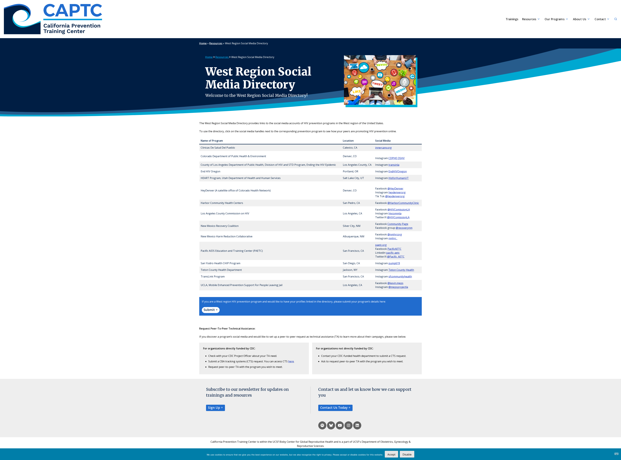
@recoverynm (404, 228)
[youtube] (340, 425)
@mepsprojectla (398, 287)
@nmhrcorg (394, 234)
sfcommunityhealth (400, 276)
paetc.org (381, 245)
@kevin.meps (395, 283)
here (291, 361)
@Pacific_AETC (395, 256)
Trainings (512, 19)
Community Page (397, 224)
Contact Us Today (334, 407)
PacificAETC (394, 249)
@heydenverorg (395, 196)
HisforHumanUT (398, 178)
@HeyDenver (395, 188)
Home (203, 43)
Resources (529, 19)
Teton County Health (401, 270)
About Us (579, 19)
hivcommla (394, 213)
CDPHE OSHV (396, 158)
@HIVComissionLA (398, 209)
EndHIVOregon (397, 171)
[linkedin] (357, 425)
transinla (393, 165)
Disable (407, 454)
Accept (391, 454)
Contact (600, 19)
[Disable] (616, 454)
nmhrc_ (392, 238)
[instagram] (348, 425)
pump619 (394, 263)
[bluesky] (331, 425)
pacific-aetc (393, 252)
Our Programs (554, 19)
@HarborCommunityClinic (403, 203)
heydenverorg (397, 192)
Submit (209, 310)
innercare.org (383, 147)
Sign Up (214, 407)
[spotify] (322, 425)
